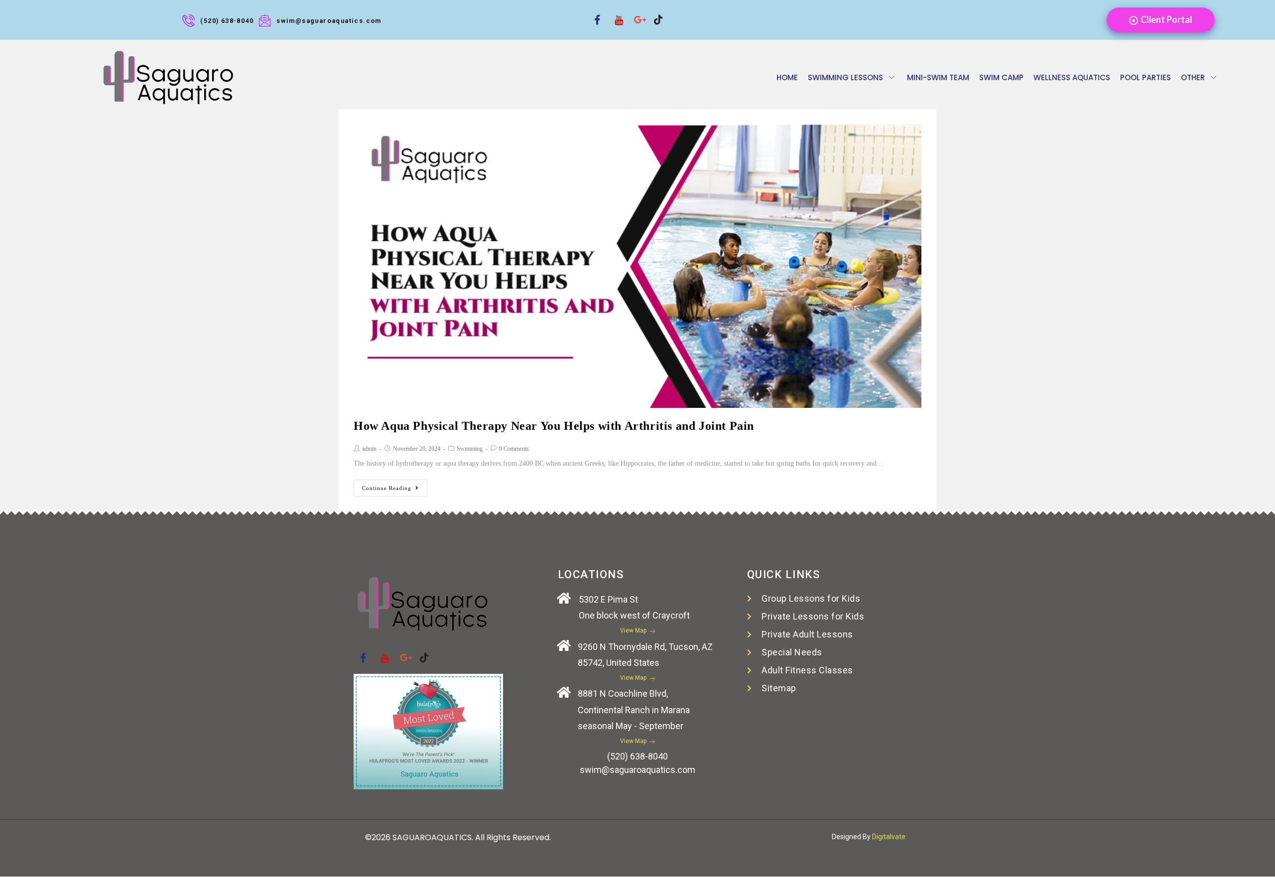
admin (369, 448)
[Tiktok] (654, 13)
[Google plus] (635, 13)
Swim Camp (1001, 77)
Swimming (470, 448)
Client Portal (1166, 19)
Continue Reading (386, 488)
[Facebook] (595, 13)
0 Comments (514, 448)
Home (787, 77)
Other (1193, 77)
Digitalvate (888, 837)
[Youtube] (615, 13)
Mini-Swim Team (938, 77)
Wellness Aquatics (1071, 77)
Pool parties (1145, 77)
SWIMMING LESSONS (845, 77)
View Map (633, 630)
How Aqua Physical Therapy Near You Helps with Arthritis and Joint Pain (554, 425)
